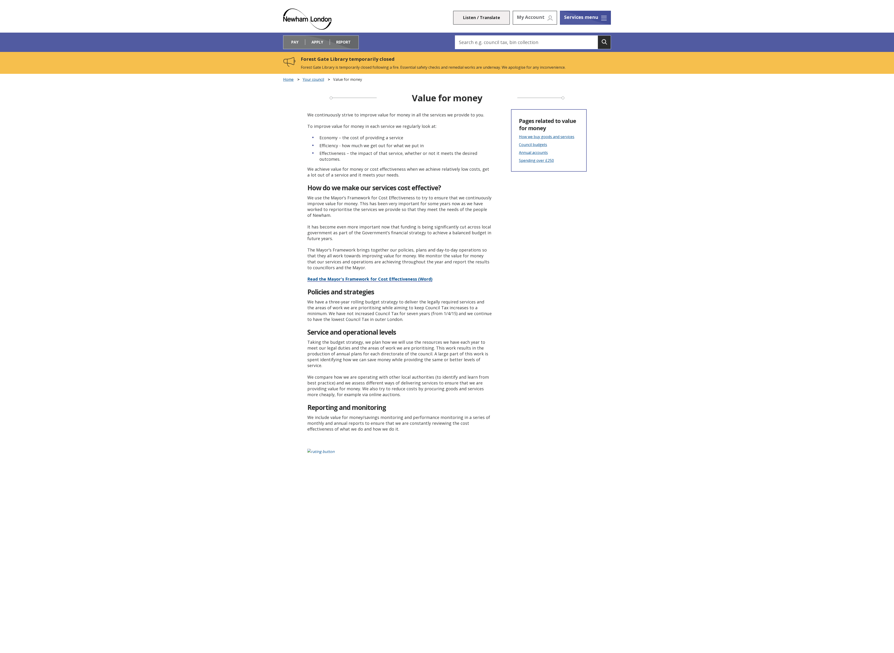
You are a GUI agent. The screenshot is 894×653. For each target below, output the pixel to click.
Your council (313, 79)
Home (288, 79)
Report (343, 42)
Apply (317, 42)
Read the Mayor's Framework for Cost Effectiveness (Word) (369, 279)
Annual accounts (533, 152)
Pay (294, 42)
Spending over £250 (536, 160)
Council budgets (533, 144)
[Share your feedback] (447, 454)
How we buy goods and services (546, 136)
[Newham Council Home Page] (307, 19)
